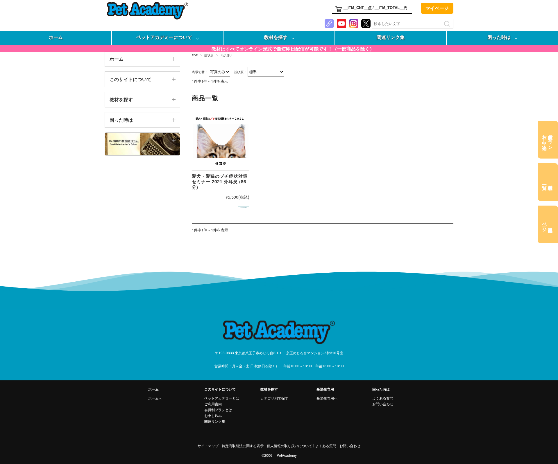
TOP (195, 55)
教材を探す (275, 37)
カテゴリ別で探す (274, 397)
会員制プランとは (218, 409)
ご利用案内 (213, 403)
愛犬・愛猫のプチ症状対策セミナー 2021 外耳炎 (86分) (220, 181)
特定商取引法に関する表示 (243, 445)
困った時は (499, 37)
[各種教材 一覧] (548, 182)
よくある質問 (382, 397)
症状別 (208, 55)
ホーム (56, 37)
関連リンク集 (391, 37)
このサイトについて (130, 79)
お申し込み (213, 415)
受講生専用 (325, 389)
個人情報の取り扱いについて (289, 445)
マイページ (437, 8)
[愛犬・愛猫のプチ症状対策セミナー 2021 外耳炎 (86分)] (220, 141)
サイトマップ (208, 445)
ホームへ (155, 397)
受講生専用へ (326, 397)
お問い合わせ (382, 403)
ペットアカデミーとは (221, 397)
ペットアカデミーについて (164, 37)
